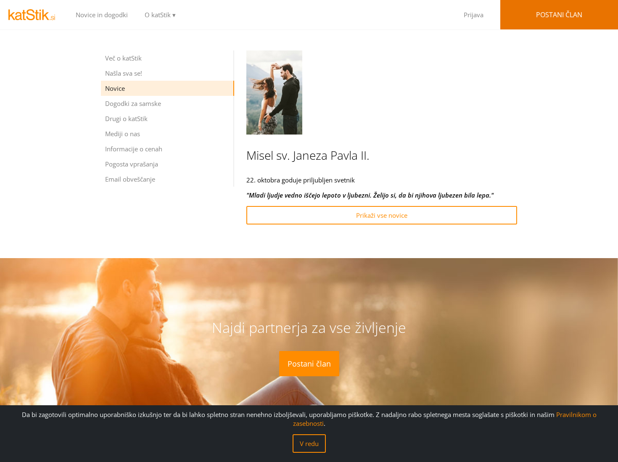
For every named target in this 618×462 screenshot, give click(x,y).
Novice (115, 88)
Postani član (559, 14)
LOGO (33, 14)
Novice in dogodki (102, 15)
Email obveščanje (130, 179)
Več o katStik (123, 58)
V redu (309, 443)
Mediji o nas (122, 133)
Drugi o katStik (126, 118)
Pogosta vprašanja (131, 164)
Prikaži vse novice (381, 215)
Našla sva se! (123, 73)
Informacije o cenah (133, 149)
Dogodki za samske (133, 103)
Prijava (473, 15)
